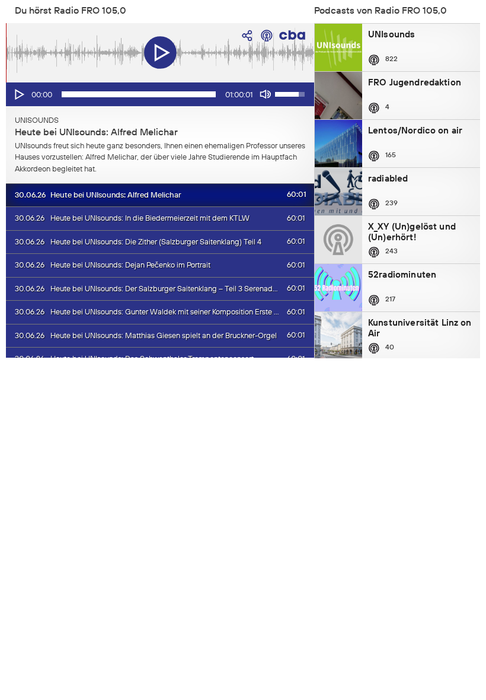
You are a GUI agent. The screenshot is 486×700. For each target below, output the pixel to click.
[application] (160, 94)
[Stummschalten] (265, 94)
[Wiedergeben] (18, 94)
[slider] (139, 94)
